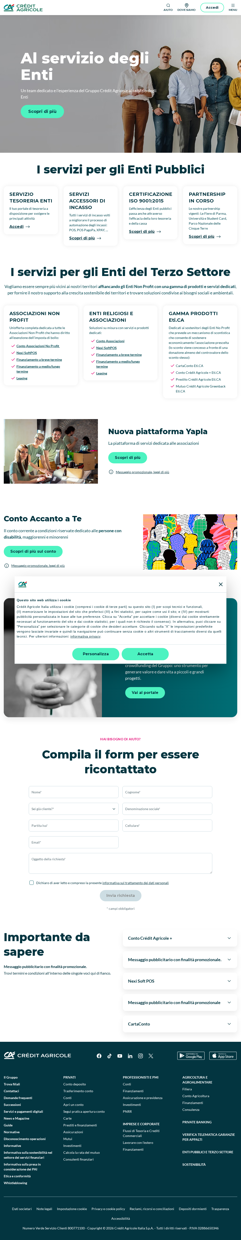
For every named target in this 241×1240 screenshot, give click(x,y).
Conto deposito (74, 1084)
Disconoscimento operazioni (25, 1139)
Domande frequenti (18, 1098)
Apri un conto (73, 1105)
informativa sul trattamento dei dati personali (135, 883)
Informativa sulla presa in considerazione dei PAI (22, 1166)
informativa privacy (85, 637)
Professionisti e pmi (140, 1077)
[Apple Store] (223, 1056)
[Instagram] (140, 1056)
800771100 (76, 1228)
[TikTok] (109, 1056)
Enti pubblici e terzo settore (207, 1152)
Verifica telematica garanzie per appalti (208, 1137)
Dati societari (22, 1209)
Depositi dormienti (193, 1209)
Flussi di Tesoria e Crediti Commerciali (141, 1133)
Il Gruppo (11, 1077)
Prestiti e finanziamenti (80, 1125)
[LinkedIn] (130, 1056)
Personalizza (96, 654)
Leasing (21, 378)
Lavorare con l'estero (138, 1143)
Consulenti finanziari (78, 1159)
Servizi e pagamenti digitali (23, 1111)
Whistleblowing (15, 1183)
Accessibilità (120, 1218)
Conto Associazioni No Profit (38, 346)
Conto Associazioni (110, 341)
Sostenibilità (194, 1164)
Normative (12, 1132)
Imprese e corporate (141, 1124)
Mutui (67, 1139)
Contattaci (11, 1091)
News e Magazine (16, 1118)
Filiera (187, 1089)
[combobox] (74, 842)
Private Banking (197, 1122)
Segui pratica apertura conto (84, 1111)
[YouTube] (120, 1056)
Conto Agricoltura (195, 1096)
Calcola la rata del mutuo (81, 1152)
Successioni (12, 1105)
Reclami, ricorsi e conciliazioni (152, 1209)
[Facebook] (99, 1056)
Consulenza (190, 1110)
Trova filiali (12, 1084)
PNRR (127, 1111)
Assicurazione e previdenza (142, 1098)
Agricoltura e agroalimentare (197, 1079)
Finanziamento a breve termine (39, 360)
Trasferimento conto (78, 1091)
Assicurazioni (73, 1132)
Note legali (44, 1209)
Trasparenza (220, 1209)
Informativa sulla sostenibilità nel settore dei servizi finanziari (28, 1154)
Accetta (145, 654)
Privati (69, 1077)
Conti (67, 1098)
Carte (67, 1118)
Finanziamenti (133, 1091)
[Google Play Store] (191, 1056)
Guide (8, 1125)
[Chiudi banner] (220, 584)
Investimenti (72, 1146)
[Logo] (23, 7)
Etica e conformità (17, 1176)
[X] (151, 1056)
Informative (12, 1146)
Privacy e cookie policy (108, 1209)
